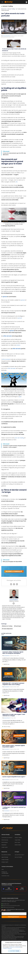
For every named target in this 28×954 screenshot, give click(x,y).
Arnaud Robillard (6, 35)
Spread (5, 296)
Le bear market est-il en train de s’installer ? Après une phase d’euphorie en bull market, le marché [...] (13, 753)
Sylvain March (7, 718)
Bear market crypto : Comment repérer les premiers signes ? (13, 746)
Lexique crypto (5, 862)
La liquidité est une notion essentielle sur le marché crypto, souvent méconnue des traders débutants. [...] (13, 783)
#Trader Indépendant (7, 628)
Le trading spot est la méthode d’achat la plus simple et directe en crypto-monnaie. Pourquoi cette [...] (13, 815)
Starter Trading (18, 837)
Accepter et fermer (14, 951)
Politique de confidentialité (15, 947)
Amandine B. (6, 655)
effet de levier (7, 336)
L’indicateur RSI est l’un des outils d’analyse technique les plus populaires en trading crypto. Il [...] (13, 691)
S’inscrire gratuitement (13, 916)
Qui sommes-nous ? (19, 854)
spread (23, 300)
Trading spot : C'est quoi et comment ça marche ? (14, 807)
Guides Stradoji (5, 859)
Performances (5, 840)
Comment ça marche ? (7, 837)
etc (17, 182)
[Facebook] (14, 584)
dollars (18, 345)
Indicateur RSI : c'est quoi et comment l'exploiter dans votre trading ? (13, 683)
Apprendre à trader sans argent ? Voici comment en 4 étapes (13, 715)
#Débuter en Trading (7, 626)
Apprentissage (6, 664)
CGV (3, 869)
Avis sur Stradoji (18, 857)
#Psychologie (17, 626)
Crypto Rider (17, 840)
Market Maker (18, 844)
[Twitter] (11, 584)
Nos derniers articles (6, 854)
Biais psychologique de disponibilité (12, 561)
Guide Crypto (5, 847)
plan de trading (19, 438)
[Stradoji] (8, 2)
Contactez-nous (5, 875)
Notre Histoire (5, 842)
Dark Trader (17, 842)
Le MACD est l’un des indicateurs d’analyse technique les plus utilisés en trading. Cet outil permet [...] (14, 659)
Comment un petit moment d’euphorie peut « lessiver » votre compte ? (14, 446)
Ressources (3, 9)
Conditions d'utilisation (7, 948)
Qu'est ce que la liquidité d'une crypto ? (13, 777)
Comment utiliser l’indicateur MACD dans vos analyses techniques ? (12, 652)
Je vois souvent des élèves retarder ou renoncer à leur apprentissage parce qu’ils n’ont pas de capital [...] (13, 722)
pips (20, 396)
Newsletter (4, 844)
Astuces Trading (7, 6)
